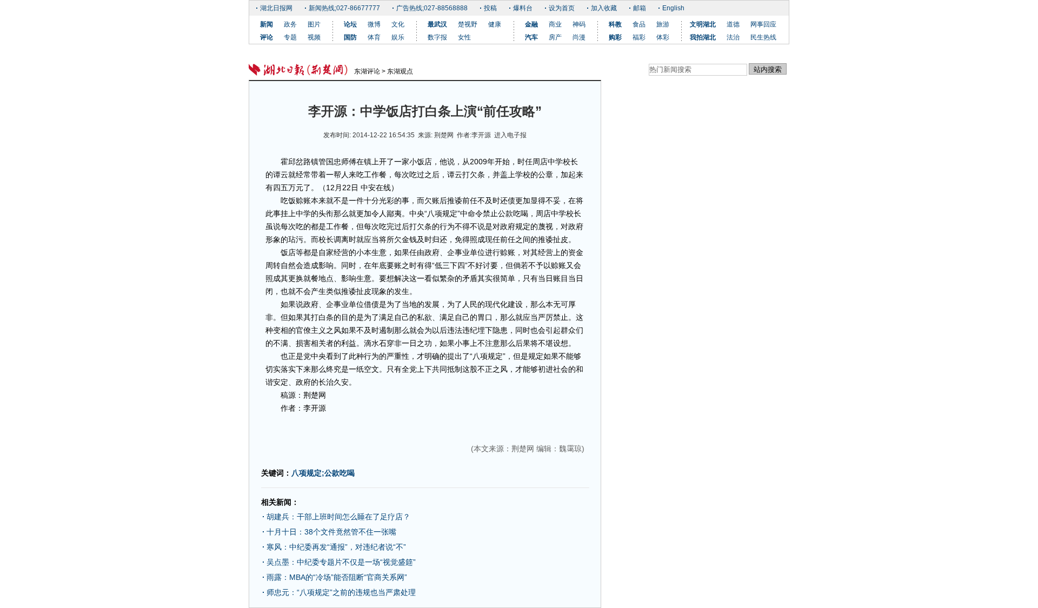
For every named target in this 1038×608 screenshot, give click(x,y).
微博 (374, 24)
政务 (290, 24)
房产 (555, 37)
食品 (639, 24)
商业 (555, 24)
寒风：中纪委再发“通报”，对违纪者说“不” (336, 547)
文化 (397, 24)
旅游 (662, 24)
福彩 (639, 37)
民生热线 (763, 37)
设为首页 (562, 8)
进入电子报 (510, 135)
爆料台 (523, 8)
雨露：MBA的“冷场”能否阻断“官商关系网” (344, 577)
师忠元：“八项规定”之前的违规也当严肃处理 (341, 592)
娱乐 (397, 37)
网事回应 (763, 24)
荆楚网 (444, 135)
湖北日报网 (276, 8)
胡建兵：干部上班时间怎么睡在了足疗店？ (346, 516)
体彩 (662, 37)
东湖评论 (367, 71)
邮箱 (639, 8)
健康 (494, 24)
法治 (733, 37)
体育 (374, 37)
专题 (290, 37)
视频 (314, 37)
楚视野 (467, 24)
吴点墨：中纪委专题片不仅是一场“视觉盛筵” (341, 562)
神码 (579, 24)
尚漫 (579, 37)
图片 (314, 24)
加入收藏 (604, 8)
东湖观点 (400, 71)
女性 (464, 37)
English (673, 8)
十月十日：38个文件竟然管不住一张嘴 (331, 531)
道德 (733, 24)
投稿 (490, 8)
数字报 (437, 37)
